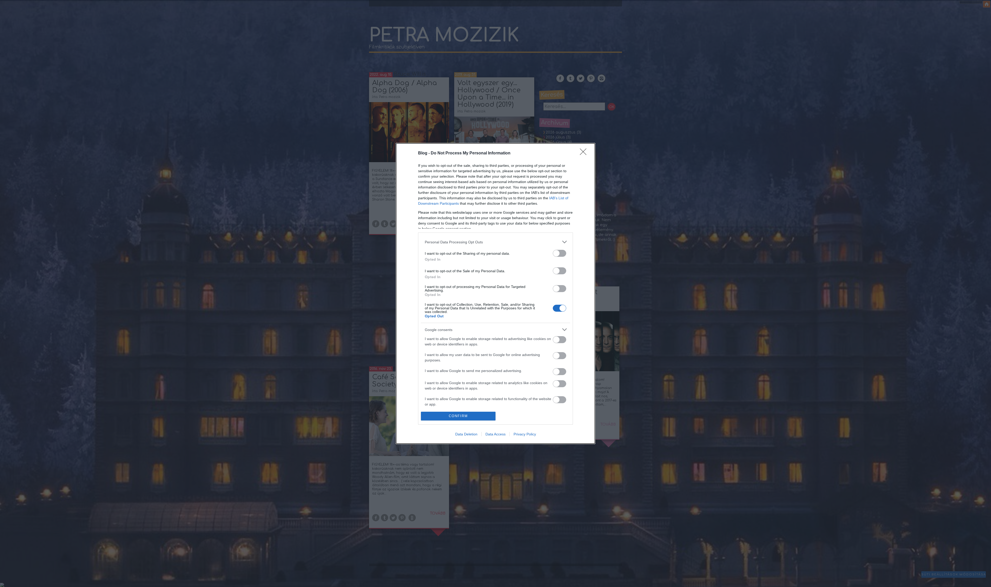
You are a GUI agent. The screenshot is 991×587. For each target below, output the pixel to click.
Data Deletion (466, 434)
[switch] (559, 253)
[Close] (585, 153)
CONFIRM (458, 416)
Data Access (495, 434)
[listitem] (495, 242)
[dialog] (495, 293)
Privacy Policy (525, 434)
